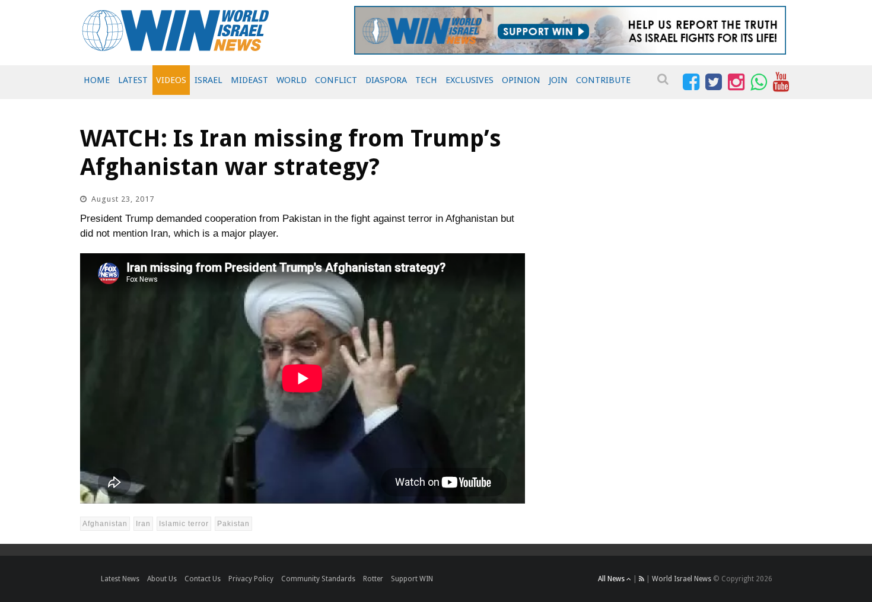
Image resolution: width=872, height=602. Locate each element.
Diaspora (386, 80)
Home (97, 80)
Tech (426, 80)
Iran (143, 524)
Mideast (249, 80)
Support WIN (412, 579)
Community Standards (318, 579)
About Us (162, 579)
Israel (208, 80)
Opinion (521, 80)
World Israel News (681, 579)
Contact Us (202, 579)
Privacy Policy (250, 579)
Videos (171, 80)
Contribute (603, 80)
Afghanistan (105, 524)
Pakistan (233, 524)
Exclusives (469, 80)
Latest (133, 80)
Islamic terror (184, 524)
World (291, 80)
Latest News (120, 579)
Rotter (373, 579)
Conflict (336, 80)
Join (558, 80)
